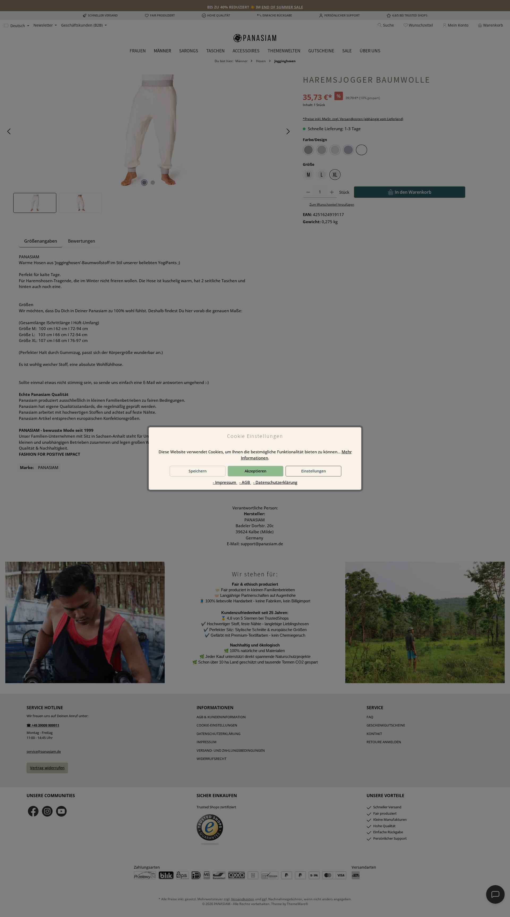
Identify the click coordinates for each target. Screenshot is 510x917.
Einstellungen (313, 471)
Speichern (198, 471)
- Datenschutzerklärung (275, 482)
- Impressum (225, 482)
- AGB (245, 482)
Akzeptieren (255, 471)
